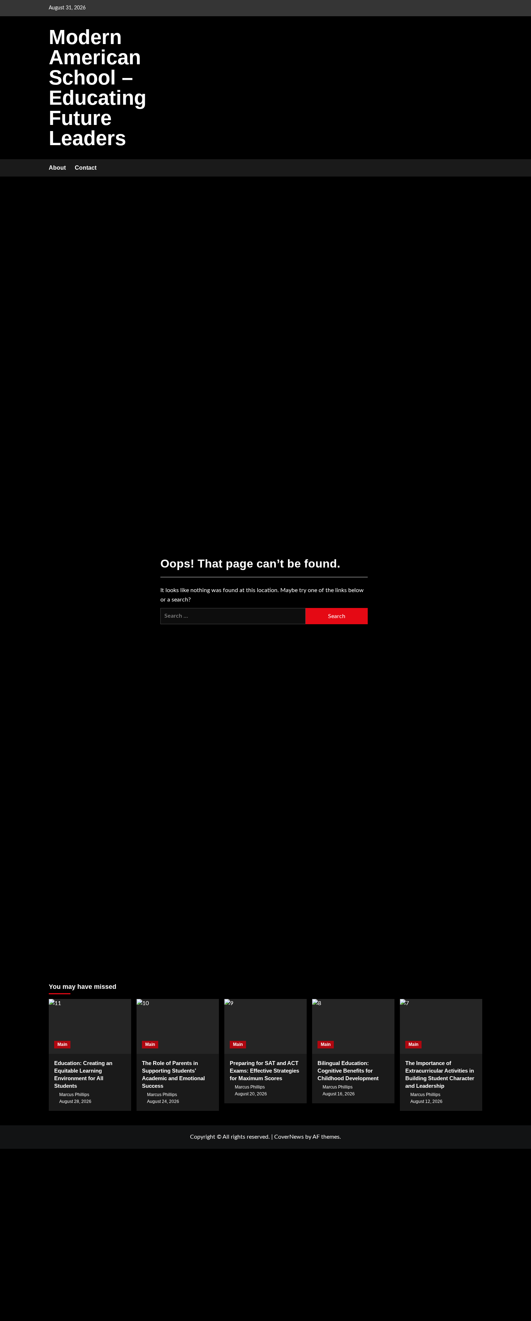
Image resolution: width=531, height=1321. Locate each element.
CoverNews (289, 1137)
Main (62, 1044)
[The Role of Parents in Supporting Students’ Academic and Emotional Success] (178, 1026)
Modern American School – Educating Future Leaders (97, 87)
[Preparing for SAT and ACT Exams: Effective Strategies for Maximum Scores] (265, 1026)
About (57, 168)
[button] (477, 168)
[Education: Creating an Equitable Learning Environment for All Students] (90, 1026)
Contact (85, 168)
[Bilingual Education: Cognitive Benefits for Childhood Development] (353, 1026)
